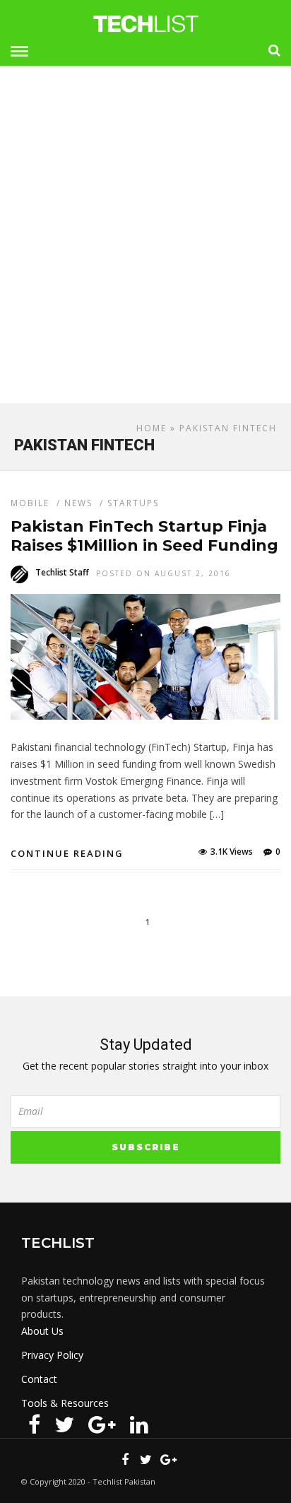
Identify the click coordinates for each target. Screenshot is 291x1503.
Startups (133, 503)
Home (151, 428)
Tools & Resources (65, 1403)
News (78, 503)
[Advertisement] (145, 240)
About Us (42, 1331)
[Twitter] (64, 1424)
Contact (39, 1379)
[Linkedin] (139, 1424)
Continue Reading (67, 853)
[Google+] (102, 1424)
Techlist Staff (62, 572)
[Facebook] (34, 1424)
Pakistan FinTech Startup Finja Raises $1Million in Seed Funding (144, 535)
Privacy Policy (52, 1355)
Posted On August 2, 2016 (163, 573)
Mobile (30, 503)
